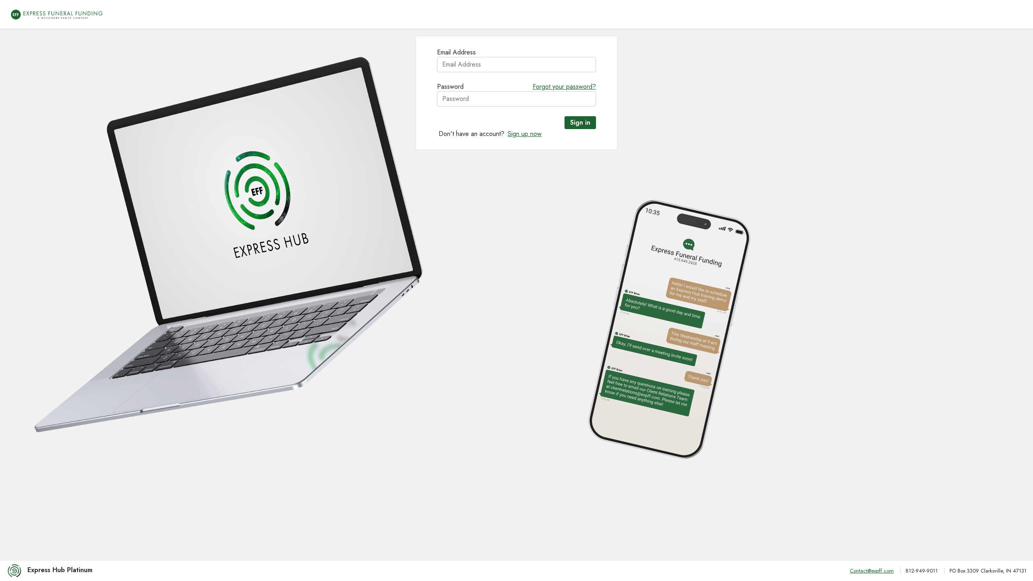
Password (450, 86)
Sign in (580, 122)
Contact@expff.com (872, 571)
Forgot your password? (564, 86)
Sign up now (525, 133)
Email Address (456, 52)
